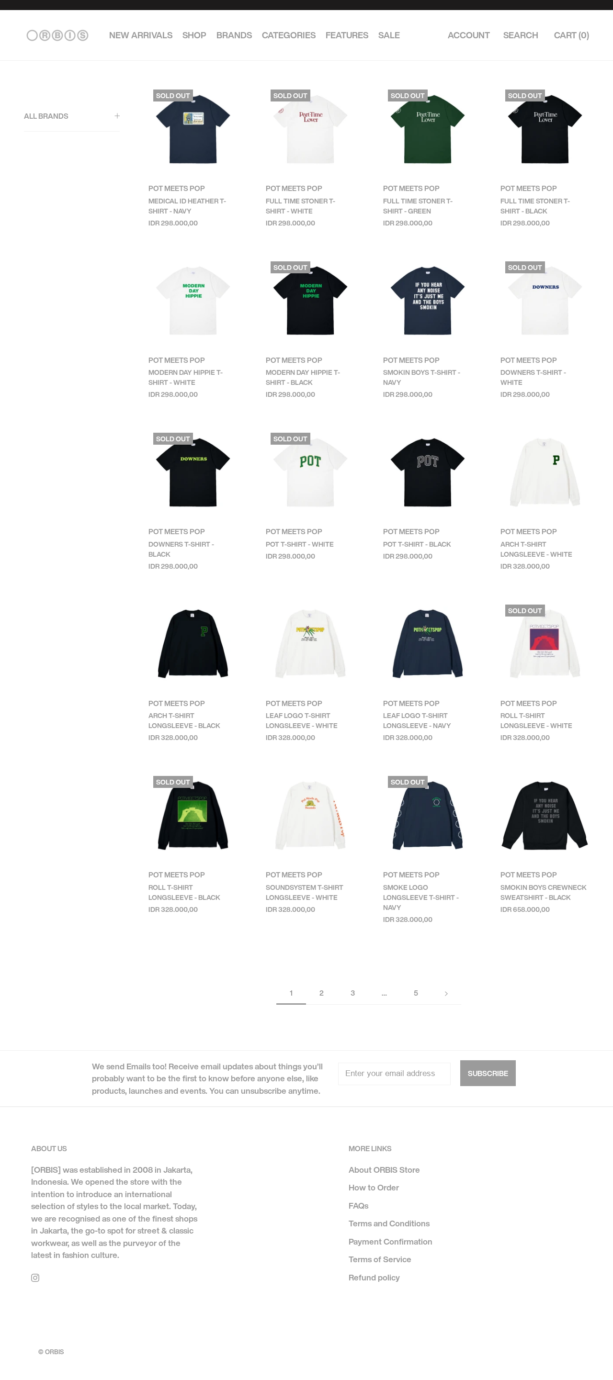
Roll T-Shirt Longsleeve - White (536, 720)
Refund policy (374, 1277)
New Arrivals (140, 35)
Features (347, 35)
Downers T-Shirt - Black (181, 549)
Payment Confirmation (390, 1241)
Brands (234, 35)
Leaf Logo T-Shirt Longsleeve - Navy (417, 720)
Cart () (571, 35)
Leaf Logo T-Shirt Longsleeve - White (302, 720)
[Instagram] (35, 1277)
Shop (194, 35)
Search (520, 35)
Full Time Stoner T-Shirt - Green (418, 206)
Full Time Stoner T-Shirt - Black (535, 206)
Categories (289, 35)
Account (469, 35)
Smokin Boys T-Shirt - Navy (421, 377)
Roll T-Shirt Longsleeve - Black (184, 892)
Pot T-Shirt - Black (417, 544)
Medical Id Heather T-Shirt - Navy (187, 206)
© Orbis (51, 1352)
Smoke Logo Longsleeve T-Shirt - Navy (421, 897)
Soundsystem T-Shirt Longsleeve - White (304, 892)
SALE (389, 35)
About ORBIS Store (384, 1170)
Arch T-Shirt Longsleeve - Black (184, 720)
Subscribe (488, 1073)
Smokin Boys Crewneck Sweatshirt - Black (543, 892)
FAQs (358, 1206)
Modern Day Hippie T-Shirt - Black (303, 377)
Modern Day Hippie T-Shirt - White (185, 377)
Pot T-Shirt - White (300, 544)
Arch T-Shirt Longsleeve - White (536, 549)
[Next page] (446, 993)
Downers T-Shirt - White (533, 377)
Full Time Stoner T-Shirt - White (300, 206)
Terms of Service (380, 1259)
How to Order (374, 1187)
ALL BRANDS (46, 116)
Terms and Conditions (389, 1223)
